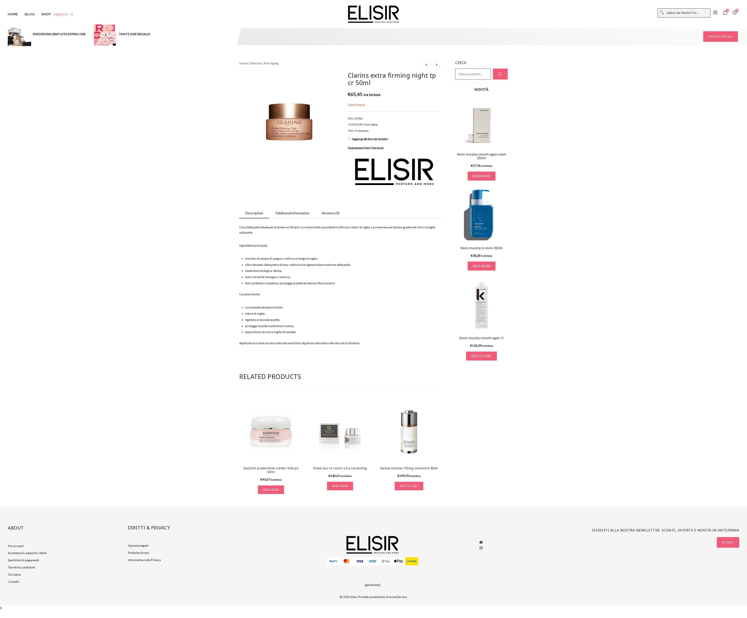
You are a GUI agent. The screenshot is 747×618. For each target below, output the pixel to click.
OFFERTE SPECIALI (720, 36)
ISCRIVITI (728, 542)
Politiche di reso (138, 552)
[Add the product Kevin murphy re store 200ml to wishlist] (504, 235)
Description (254, 213)
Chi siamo (14, 574)
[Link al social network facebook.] (481, 542)
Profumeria (361, 130)
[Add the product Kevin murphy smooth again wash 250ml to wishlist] (504, 142)
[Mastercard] (346, 561)
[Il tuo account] (715, 13)
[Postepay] (411, 561)
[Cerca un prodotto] (500, 74)
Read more (271, 489)
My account (16, 546)
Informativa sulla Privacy (144, 560)
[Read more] (481, 122)
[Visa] (359, 561)
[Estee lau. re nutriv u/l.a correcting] (340, 431)
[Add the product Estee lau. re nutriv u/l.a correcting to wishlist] (368, 456)
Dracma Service (396, 597)
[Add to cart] (481, 305)
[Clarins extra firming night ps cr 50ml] (436, 65)
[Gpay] (385, 561)
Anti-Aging (271, 63)
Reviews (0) (330, 213)
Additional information (292, 213)
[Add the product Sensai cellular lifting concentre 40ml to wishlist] (437, 456)
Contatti (13, 581)
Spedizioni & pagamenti (23, 560)
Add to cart (409, 486)
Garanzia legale (138, 545)
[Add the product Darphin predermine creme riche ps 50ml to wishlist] (299, 456)
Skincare (255, 63)
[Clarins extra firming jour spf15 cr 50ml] (426, 65)
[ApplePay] (398, 561)
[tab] (254, 213)
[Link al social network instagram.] (481, 547)
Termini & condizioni (21, 567)
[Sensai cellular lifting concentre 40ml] (409, 431)
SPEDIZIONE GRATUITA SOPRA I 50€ (59, 34)
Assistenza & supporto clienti (27, 553)
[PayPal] (333, 561)
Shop (54, 14)
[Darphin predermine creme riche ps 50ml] (270, 431)
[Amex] (372, 561)
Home (13, 14)
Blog (30, 14)
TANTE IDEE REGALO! (134, 34)
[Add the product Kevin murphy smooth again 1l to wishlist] (504, 325)
